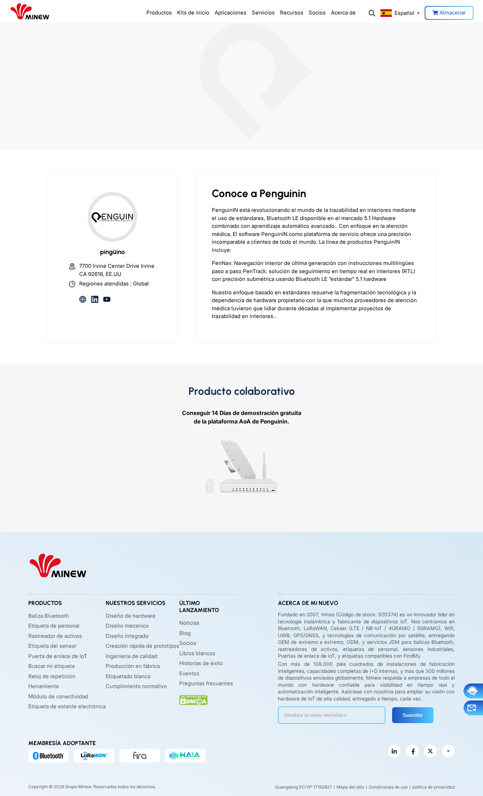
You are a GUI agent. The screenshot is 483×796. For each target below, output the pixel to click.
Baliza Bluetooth (48, 615)
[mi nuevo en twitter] (430, 751)
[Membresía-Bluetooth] (48, 755)
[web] (82, 298)
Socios (317, 12)
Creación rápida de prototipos (142, 645)
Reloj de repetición (51, 676)
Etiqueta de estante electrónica (67, 706)
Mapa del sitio (350, 787)
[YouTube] (106, 298)
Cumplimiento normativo (136, 686)
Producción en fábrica (133, 666)
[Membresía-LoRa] (94, 755)
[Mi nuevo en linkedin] (394, 751)
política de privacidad (433, 787)
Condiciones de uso (388, 787)
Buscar (372, 13)
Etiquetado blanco (128, 676)
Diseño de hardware (131, 615)
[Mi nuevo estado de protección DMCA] (193, 700)
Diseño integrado (127, 636)
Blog (185, 633)
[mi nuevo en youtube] (448, 751)
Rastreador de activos (55, 636)
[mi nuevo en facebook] (412, 751)
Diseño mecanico (127, 625)
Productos (159, 12)
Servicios (263, 12)
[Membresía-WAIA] (185, 755)
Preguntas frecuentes (206, 683)
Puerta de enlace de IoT (57, 656)
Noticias (189, 622)
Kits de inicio (193, 12)
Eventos (189, 673)
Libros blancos (197, 653)
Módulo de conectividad (58, 696)
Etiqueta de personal (54, 625)
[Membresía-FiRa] (140, 755)
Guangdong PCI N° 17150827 (303, 787)
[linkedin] (94, 298)
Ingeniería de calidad (131, 656)
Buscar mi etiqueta (51, 666)
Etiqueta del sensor (52, 645)
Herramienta (43, 686)
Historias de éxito (201, 663)
